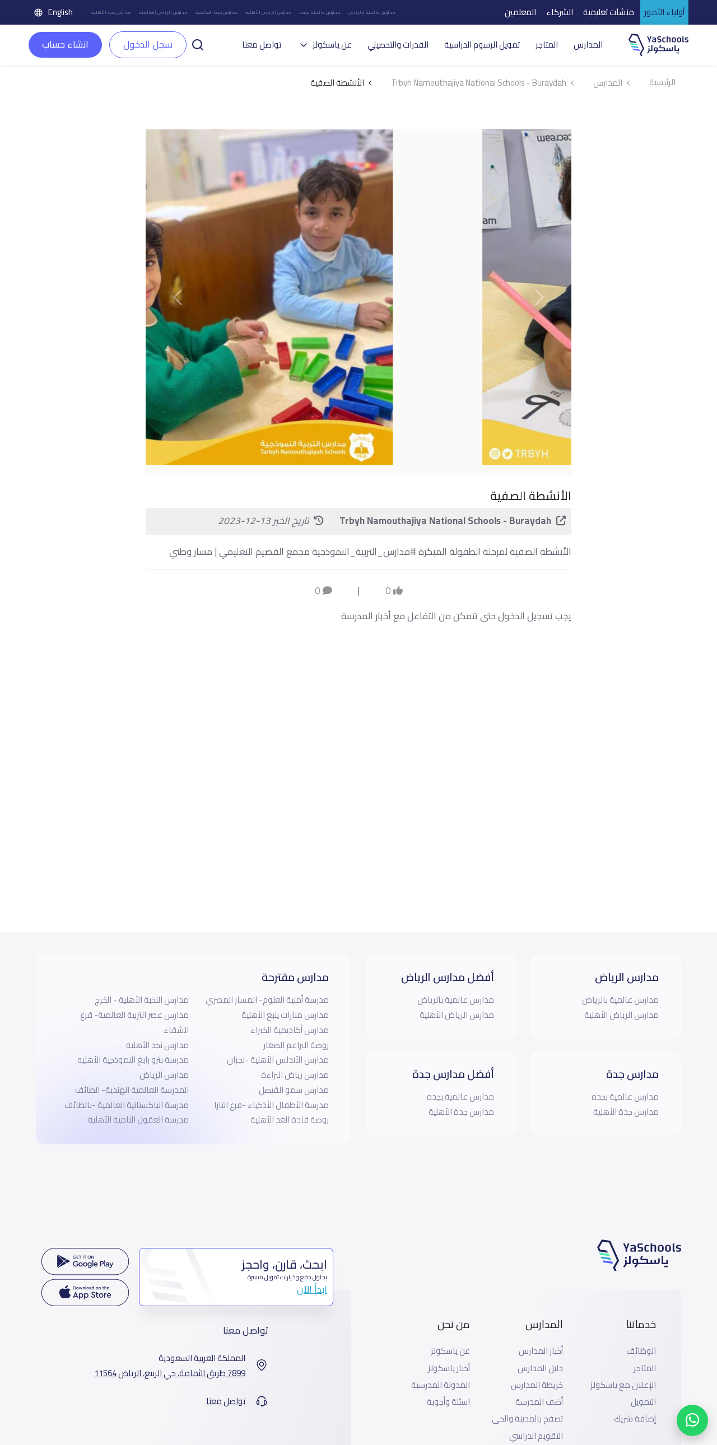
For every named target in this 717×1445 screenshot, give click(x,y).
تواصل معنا (261, 45)
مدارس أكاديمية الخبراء (289, 1029)
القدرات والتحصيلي (398, 45)
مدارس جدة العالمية (216, 12)
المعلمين (520, 12)
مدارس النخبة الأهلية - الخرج (142, 999)
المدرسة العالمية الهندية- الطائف (132, 1089)
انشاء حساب (65, 44)
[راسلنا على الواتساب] (692, 1420)
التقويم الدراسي (536, 1436)
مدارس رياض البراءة (295, 1074)
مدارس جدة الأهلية (111, 12)
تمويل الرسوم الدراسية (482, 45)
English (60, 12)
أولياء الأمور (664, 12)
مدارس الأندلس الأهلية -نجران (278, 1059)
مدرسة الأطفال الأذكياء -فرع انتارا (271, 1104)
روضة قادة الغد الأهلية (289, 1119)
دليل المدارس (540, 1368)
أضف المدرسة (539, 1402)
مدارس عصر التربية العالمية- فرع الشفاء (134, 1022)
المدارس (588, 45)
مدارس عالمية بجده (320, 12)
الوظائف (641, 1351)
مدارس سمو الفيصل (294, 1089)
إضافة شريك (635, 1419)
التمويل (643, 1402)
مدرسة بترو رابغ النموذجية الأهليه (133, 1059)
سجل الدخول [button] (148, 44)
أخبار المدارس (541, 1351)
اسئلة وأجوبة (448, 1402)
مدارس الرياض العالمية (163, 12)
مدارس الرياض (164, 1074)
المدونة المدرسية (440, 1385)
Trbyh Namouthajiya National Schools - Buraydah (445, 521)
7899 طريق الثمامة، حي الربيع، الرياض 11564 (169, 1373)
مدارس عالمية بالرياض (371, 12)
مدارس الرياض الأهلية (268, 12)
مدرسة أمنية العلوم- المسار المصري (267, 999)
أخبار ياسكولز (449, 1368)
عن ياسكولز (450, 1351)
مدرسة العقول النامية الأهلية (138, 1119)
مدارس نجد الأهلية (157, 1045)
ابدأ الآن (312, 1289)
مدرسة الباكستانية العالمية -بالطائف (126, 1104)
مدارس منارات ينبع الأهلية (285, 1014)
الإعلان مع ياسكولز (623, 1385)
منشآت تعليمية (608, 12)
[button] (198, 44)
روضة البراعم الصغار (296, 1045)
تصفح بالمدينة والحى (527, 1419)
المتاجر (547, 45)
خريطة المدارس (537, 1385)
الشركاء (559, 12)
